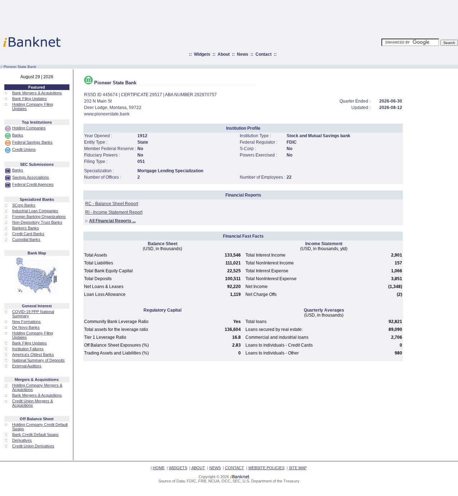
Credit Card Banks (28, 234)
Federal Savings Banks (32, 142)
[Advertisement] (260, 16)
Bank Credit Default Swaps (35, 434)
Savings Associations (30, 177)
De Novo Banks (26, 327)
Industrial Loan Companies (35, 211)
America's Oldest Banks (33, 354)
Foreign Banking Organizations (39, 216)
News (242, 54)
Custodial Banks (26, 239)
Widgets (202, 54)
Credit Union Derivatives (33, 446)
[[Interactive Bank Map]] (37, 293)
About (224, 54)
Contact (263, 54)
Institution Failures (28, 349)
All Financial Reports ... (112, 220)
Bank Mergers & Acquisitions (37, 93)
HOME (159, 468)
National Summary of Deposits (38, 360)
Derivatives (22, 440)
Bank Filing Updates (29, 98)
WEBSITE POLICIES (266, 468)
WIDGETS (178, 468)
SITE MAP (298, 468)
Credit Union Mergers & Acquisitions (32, 403)
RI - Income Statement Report (113, 212)
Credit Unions (24, 149)
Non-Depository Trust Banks (37, 222)
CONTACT (234, 468)
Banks (17, 135)
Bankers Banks (25, 228)
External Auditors (27, 366)
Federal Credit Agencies (33, 184)
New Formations (26, 321)
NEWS (215, 468)
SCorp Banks (23, 205)
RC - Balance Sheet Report (111, 203)
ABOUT (198, 468)
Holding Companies (29, 128)
